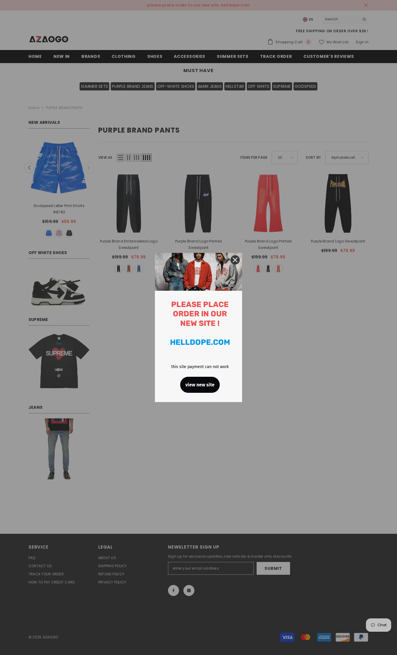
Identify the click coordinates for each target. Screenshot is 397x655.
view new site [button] (199, 385)
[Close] (235, 260)
